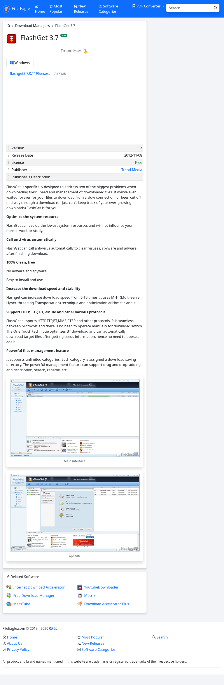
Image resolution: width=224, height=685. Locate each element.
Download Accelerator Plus (106, 603)
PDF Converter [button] (148, 6)
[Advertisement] (74, 110)
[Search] (215, 8)
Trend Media (131, 169)
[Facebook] (51, 628)
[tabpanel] (76, 73)
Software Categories (108, 9)
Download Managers (32, 25)
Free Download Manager (33, 595)
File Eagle (20, 8)
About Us (14, 643)
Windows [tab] (22, 62)
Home (40, 11)
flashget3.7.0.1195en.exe (30, 73)
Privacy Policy (18, 649)
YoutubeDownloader (101, 587)
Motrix (89, 595)
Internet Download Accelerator (39, 587)
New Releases (81, 9)
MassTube (21, 603)
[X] (55, 628)
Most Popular (56, 9)
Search (162, 637)
